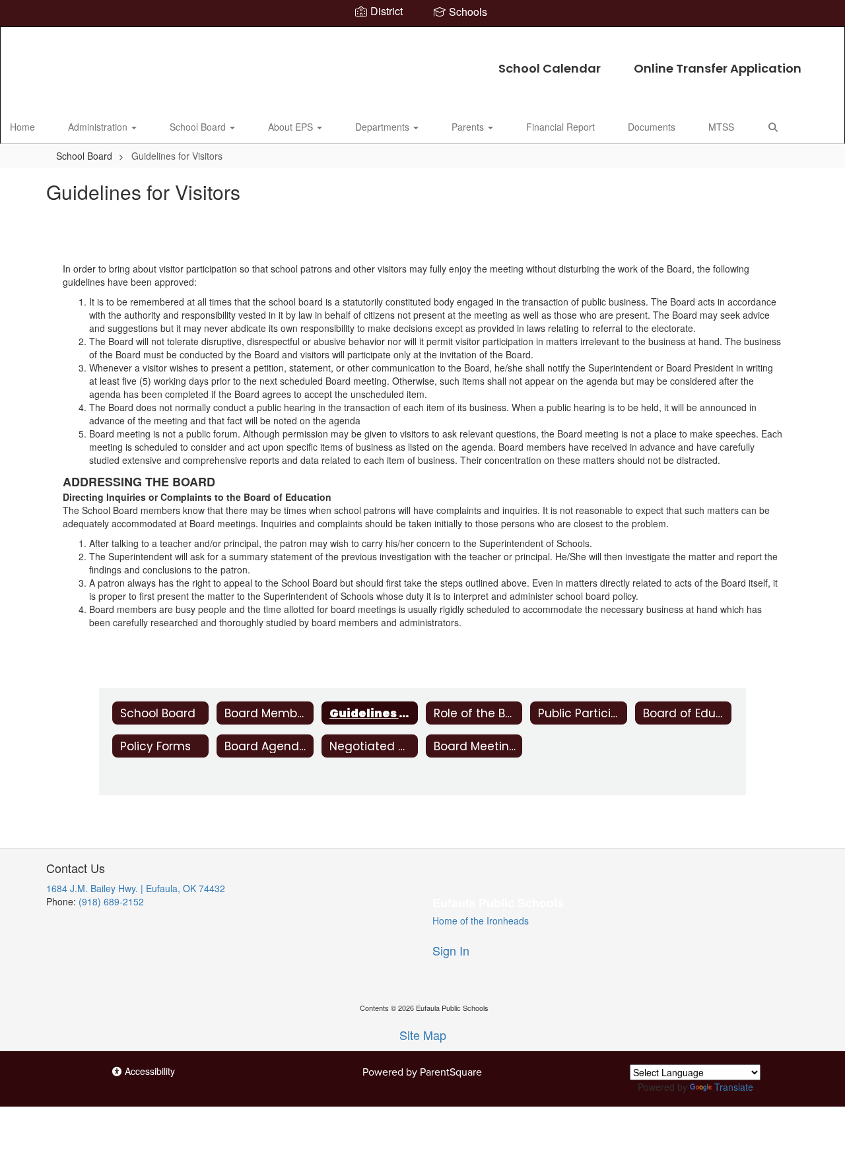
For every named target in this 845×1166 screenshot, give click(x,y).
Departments (383, 126)
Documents (651, 126)
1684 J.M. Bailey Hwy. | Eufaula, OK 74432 (135, 888)
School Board (199, 126)
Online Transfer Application (717, 68)
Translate (733, 1086)
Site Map (422, 1034)
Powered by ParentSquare (422, 1071)
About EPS (292, 126)
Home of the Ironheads (480, 920)
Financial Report (560, 126)
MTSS (721, 126)
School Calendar (549, 68)
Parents (469, 126)
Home (22, 126)
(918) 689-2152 (111, 901)
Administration (99, 126)
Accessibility (148, 1071)
